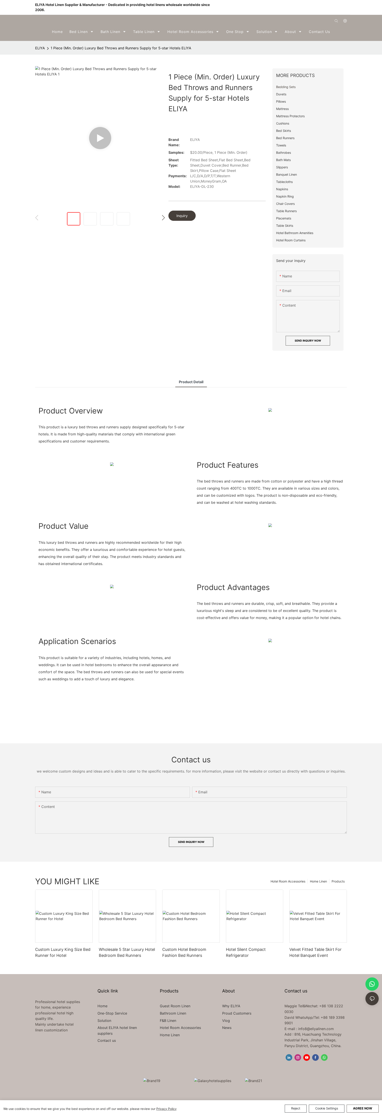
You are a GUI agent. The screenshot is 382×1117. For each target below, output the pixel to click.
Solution (104, 1020)
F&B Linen (168, 1020)
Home (102, 1006)
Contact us (106, 1040)
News (226, 1027)
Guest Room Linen (175, 1006)
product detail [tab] (191, 382)
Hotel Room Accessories (288, 881)
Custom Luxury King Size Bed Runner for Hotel (62, 952)
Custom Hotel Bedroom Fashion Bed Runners (184, 952)
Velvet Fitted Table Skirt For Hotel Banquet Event (315, 952)
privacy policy (166, 1109)
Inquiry (182, 215)
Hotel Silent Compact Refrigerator (246, 952)
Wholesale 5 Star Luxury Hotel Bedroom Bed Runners (127, 952)
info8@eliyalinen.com (316, 1029)
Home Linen (318, 881)
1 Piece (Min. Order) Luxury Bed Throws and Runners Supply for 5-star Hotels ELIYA (121, 48)
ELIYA (40, 48)
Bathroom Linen (173, 1013)
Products (338, 881)
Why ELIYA (231, 1006)
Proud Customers (236, 1013)
